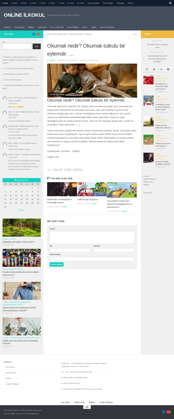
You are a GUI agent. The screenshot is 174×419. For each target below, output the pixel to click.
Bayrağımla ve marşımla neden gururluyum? (162, 86)
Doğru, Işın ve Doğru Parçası (25, 143)
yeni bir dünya (77, 169)
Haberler (7, 27)
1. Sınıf (5, 3)
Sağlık (93, 27)
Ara (4, 42)
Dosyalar (120, 3)
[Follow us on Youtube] (37, 34)
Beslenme (13, 302)
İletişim (146, 185)
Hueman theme (33, 414)
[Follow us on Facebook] (33, 34)
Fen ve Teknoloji (56, 27)
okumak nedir (57, 169)
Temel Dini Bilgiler (107, 27)
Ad (51, 246)
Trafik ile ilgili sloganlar (87, 200)
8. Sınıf (71, 3)
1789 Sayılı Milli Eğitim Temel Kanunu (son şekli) (82, 389)
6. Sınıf (52, 3)
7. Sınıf (61, 3)
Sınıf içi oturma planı (13, 80)
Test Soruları (108, 3)
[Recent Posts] (146, 69)
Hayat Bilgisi (19, 27)
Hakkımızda (148, 182)
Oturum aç (147, 193)
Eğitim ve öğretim (56, 34)
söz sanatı (67, 169)
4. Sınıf (33, 3)
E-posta (97, 246)
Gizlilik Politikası (149, 179)
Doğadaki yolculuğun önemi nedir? (18, 242)
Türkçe (31, 27)
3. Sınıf (23, 3)
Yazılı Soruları (93, 3)
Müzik (84, 27)
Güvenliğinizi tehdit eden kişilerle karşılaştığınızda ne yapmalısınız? (119, 204)
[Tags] (167, 69)
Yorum (53, 229)
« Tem (20, 210)
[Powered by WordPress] (13, 414)
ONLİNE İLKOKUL (24, 15)
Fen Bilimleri (24, 302)
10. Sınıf (80, 3)
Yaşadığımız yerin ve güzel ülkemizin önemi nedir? (162, 106)
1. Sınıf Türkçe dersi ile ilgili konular (19, 68)
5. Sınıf (42, 3)
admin (52, 60)
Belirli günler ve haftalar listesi (17, 74)
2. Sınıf (14, 3)
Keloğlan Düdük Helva (31, 154)
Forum (130, 3)
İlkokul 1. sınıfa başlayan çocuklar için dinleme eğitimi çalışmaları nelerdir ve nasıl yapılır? (20, 60)
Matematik (42, 27)
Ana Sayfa (10, 367)
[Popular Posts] (153, 69)
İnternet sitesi (55, 254)
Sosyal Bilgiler (73, 27)
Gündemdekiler (9, 269)
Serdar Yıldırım (14, 154)
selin (10, 112)
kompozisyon (75, 34)
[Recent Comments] (160, 69)
